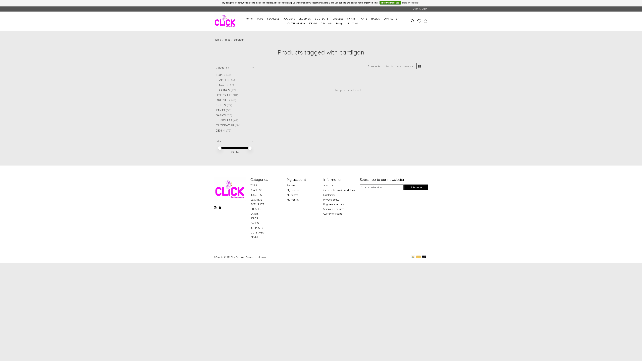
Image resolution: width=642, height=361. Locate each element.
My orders (293, 190)
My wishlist (293, 199)
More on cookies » (411, 3)
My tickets (292, 195)
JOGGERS (289, 18)
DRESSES (338, 18)
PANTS (363, 18)
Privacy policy (331, 199)
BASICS (375, 18)
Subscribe (416, 187)
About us (328, 185)
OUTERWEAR (225, 125)
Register (291, 185)
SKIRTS (351, 18)
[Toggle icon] (412, 21)
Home (249, 18)
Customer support (333, 213)
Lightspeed (261, 257)
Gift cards (326, 23)
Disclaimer (329, 195)
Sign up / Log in (420, 9)
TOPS (260, 18)
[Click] (225, 21)
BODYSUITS (322, 18)
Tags (227, 39)
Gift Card (352, 23)
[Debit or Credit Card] (424, 257)
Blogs (339, 23)
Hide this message (390, 3)
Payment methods (333, 204)
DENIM (313, 23)
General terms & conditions (339, 190)
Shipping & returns (333, 209)
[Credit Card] (413, 257)
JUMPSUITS (224, 120)
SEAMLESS (273, 18)
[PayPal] (418, 257)
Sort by (390, 66)
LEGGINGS (305, 18)
